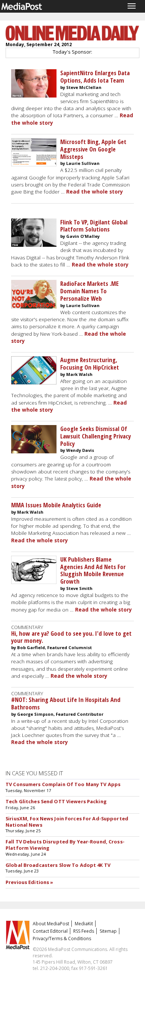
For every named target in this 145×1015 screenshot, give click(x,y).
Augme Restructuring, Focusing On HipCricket (89, 363)
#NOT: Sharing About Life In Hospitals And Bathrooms (65, 703)
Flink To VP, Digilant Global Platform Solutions (94, 226)
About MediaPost (51, 923)
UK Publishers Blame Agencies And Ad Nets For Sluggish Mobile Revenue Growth (93, 570)
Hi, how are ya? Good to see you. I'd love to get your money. (71, 637)
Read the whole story (94, 191)
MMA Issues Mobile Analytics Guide (56, 505)
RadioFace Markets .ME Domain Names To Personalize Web (89, 291)
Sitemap (108, 931)
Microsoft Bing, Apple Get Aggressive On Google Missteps (93, 149)
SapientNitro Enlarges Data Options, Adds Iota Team (95, 76)
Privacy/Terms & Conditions (62, 938)
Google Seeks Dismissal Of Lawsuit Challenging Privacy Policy (95, 436)
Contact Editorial (50, 931)
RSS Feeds (83, 931)
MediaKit (84, 923)
